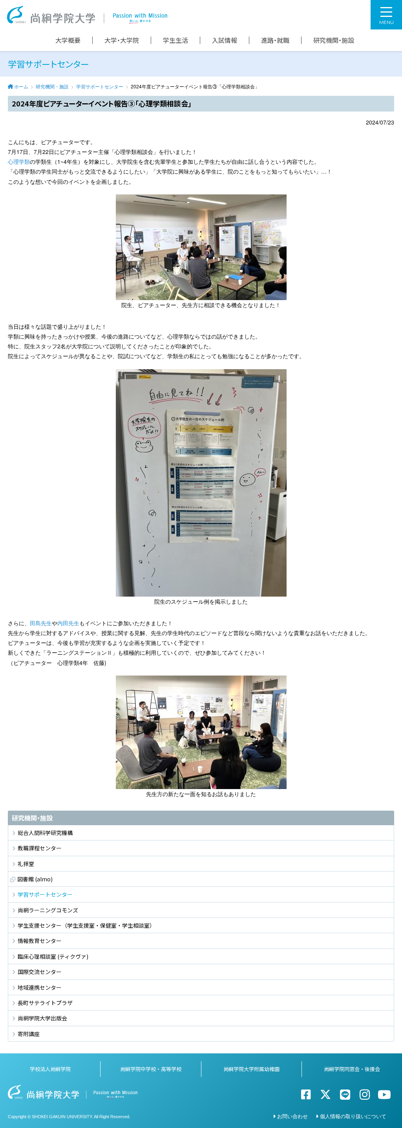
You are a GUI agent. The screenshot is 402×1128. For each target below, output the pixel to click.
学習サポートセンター (99, 86)
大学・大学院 (121, 40)
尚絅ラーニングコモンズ (48, 910)
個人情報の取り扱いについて (353, 1116)
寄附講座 (29, 1034)
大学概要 (67, 40)
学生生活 (175, 40)
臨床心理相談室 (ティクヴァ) (53, 956)
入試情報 (224, 40)
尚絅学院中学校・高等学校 (150, 1069)
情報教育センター (40, 941)
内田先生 (68, 623)
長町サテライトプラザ (45, 1003)
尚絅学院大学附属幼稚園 (251, 1069)
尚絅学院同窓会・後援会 (352, 1069)
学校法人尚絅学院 (50, 1069)
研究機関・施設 (333, 40)
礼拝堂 (26, 864)
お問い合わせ (292, 1116)
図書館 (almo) (35, 879)
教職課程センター (40, 848)
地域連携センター (40, 987)
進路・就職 (275, 40)
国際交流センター (40, 972)
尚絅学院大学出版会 (42, 1018)
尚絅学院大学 (87, 15)
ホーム (21, 86)
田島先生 (41, 623)
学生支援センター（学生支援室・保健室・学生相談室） (86, 925)
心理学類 (19, 161)
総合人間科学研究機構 (45, 833)
